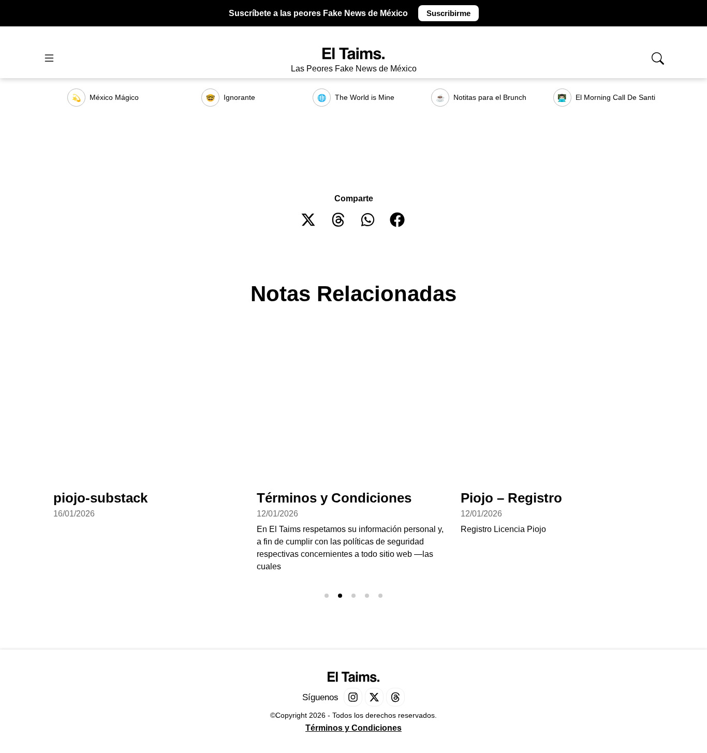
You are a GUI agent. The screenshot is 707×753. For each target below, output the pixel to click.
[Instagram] (353, 697)
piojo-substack (100, 498)
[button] (309, 219)
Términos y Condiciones (334, 498)
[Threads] (395, 697)
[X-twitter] (374, 697)
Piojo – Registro (511, 498)
